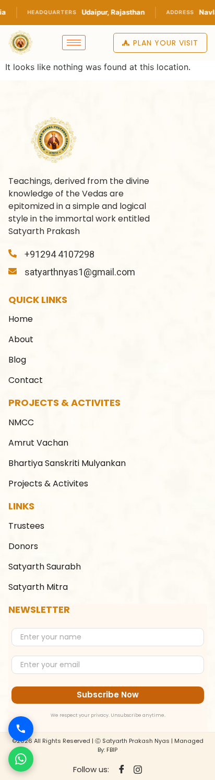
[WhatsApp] (20, 759)
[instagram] (138, 769)
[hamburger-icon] (74, 42)
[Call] (20, 728)
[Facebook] (121, 769)
